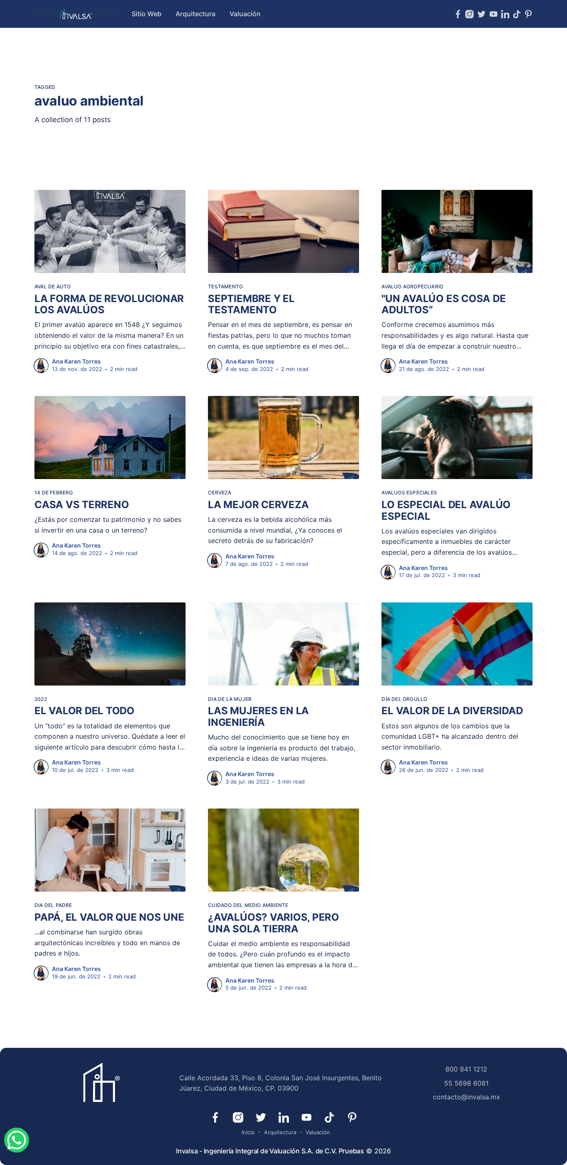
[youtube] (493, 14)
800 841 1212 (466, 1069)
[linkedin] (505, 14)
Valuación (245, 14)
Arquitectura (195, 14)
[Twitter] (481, 14)
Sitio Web (146, 14)
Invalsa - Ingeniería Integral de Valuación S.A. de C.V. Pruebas (270, 1151)
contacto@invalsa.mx (466, 1097)
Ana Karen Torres (76, 361)
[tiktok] (517, 14)
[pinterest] (528, 14)
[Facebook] (458, 14)
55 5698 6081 (466, 1083)
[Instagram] (469, 14)
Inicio (248, 1132)
